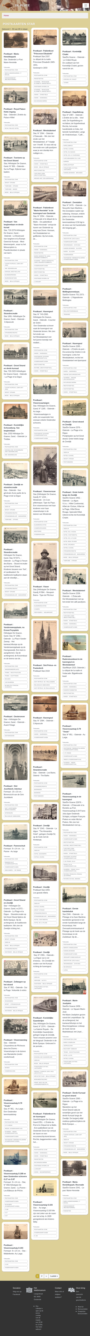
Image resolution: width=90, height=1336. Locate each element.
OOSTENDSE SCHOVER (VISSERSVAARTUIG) (41, 357)
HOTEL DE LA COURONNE (72, 155)
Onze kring (80, 1288)
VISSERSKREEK (68, 254)
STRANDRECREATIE (11, 332)
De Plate (22, 5)
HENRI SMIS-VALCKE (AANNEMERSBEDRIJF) (41, 1083)
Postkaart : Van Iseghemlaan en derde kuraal (13, 224)
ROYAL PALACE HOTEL (12, 128)
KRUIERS (8, 679)
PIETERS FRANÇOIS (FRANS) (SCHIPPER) (73, 875)
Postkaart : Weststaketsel (44, 131)
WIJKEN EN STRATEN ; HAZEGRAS (12, 686)
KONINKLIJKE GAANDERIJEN (43, 1057)
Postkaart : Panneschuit (14, 846)
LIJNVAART (37, 281)
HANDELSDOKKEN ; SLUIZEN (73, 248)
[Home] (8, 5)
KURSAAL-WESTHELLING (12, 271)
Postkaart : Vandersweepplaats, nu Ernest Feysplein (14, 627)
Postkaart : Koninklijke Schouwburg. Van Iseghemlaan (14, 428)
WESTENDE (37, 531)
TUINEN (66, 82)
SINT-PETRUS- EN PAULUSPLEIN (44, 688)
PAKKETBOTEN (38, 78)
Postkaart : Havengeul (43, 311)
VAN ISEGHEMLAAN (11, 268)
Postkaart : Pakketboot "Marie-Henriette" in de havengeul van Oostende (44, 210)
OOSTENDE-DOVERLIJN (41, 86)
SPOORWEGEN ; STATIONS (72, 245)
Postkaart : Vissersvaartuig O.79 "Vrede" (13, 1103)
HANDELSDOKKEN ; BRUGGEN (73, 172)
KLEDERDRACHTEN (40, 525)
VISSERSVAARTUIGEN (12, 867)
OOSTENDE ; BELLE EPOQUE (14, 952)
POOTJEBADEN (39, 796)
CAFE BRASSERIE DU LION (72, 158)
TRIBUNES (67, 314)
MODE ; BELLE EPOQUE (12, 192)
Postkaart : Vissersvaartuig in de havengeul (71, 797)
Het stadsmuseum (39, 1289)
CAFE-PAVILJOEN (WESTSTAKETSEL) (40, 174)
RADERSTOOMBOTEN (70, 690)
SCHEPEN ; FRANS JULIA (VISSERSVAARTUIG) (71, 870)
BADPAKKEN (38, 789)
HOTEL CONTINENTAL (41, 919)
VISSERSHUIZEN (10, 1071)
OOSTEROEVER (9, 735)
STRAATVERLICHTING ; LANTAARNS (41, 987)
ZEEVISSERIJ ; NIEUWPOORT (43, 612)
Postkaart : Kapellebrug (72, 112)
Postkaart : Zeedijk (41, 826)
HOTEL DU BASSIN (69, 152)
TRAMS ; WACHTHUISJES (13, 672)
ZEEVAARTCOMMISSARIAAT (72, 957)
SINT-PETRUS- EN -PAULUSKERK (44, 681)
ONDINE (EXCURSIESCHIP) (72, 374)
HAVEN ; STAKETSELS (41, 94)
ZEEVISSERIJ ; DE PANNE (13, 870)
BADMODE (37, 792)
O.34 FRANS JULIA (69, 861)
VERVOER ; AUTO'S (40, 980)
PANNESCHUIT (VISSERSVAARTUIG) (11, 863)
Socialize (17, 1288)
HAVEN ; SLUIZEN (69, 251)
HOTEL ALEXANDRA (40, 853)
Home (6, 16)
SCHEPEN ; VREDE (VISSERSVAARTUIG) (11, 1132)
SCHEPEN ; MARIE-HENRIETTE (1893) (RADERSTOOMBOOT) (44, 261)
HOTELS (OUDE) (39, 857)
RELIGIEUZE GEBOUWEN (12, 816)
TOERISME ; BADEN (11, 189)
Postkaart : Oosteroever (14, 717)
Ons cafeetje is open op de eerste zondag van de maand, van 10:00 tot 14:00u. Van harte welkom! (39, 1317)
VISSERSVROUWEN (40, 528)
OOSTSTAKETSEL (39, 269)
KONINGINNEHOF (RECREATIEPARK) (10, 78)
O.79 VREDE (8, 1125)
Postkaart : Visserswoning (15, 1040)
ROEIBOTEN (67, 1211)
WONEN (7, 1067)
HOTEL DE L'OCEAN (70, 531)
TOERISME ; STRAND (11, 186)
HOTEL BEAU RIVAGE (70, 541)
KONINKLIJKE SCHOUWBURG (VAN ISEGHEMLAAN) (14, 451)
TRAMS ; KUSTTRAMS (12, 675)
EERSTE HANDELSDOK (71, 947)
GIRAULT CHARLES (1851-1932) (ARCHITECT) (44, 1072)
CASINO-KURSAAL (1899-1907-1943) (14, 264)
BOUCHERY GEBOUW (70, 1048)
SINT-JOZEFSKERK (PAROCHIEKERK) (11, 809)
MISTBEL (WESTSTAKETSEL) (43, 367)
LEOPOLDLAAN (68, 1045)
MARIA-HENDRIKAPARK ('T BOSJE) (13, 74)
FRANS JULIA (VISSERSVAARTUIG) (70, 865)
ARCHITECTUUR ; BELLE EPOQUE (45, 1076)
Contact (58, 1288)
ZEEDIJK (7, 506)
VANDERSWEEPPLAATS (12, 669)
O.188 (6, 1209)
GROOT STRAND (10, 182)
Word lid (80, 1307)
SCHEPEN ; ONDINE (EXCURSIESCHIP (70, 378)
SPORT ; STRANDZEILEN (12, 1004)
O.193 (6, 1264)
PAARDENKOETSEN (11, 278)
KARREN (66, 161)
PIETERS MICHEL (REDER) (72, 878)
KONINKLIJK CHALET (70, 79)
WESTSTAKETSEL (39, 170)
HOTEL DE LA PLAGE (40, 922)
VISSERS (37, 609)
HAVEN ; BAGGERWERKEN (42, 1172)
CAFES (66, 970)
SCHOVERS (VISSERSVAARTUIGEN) (12, 1205)
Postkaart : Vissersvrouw (44, 491)
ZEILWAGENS (9, 1001)
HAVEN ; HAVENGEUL (40, 97)
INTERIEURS (9, 813)
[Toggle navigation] (85, 5)
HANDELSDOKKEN (69, 951)
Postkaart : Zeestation (72, 202)
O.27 (6, 1212)
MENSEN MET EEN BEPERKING (44, 178)
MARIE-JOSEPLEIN (69, 1042)
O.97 (6, 1215)
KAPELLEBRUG (68, 145)
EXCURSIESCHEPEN (40, 101)
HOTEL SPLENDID (69, 544)
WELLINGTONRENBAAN (71, 311)
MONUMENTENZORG (40, 1079)
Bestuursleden (83, 1309)
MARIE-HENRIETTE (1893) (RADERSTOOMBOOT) (42, 257)
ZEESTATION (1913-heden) (72, 238)
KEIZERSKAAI (68, 967)
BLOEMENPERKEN (10, 275)
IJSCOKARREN (9, 682)
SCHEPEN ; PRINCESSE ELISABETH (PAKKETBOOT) (42, 82)
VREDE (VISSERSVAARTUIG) (13, 1128)
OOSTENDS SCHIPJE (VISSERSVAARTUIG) (70, 857)
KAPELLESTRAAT (69, 165)
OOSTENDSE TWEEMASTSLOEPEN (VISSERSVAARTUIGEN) (15, 1140)
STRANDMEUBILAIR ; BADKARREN (15, 516)
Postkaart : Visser (41, 587)
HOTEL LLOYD (68, 1055)
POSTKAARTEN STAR (11, 70)
